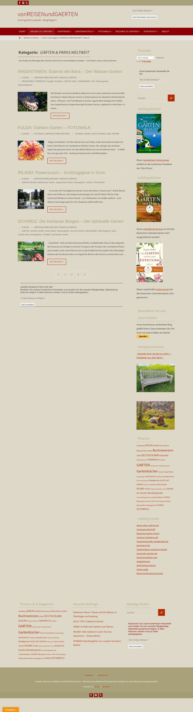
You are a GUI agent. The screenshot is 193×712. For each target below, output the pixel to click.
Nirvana (97, 687)
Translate (146, 61)
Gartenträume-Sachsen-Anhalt (152, 549)
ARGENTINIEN (28, 81)
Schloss (89, 182)
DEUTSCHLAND (98, 133)
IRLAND (33, 182)
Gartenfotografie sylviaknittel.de (152, 541)
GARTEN (67, 81)
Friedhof (162, 460)
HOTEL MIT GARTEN (38, 641)
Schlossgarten (150, 505)
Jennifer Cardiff (37, 230)
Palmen (148, 501)
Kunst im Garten (77, 230)
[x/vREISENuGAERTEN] (27, 3)
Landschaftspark (157, 497)
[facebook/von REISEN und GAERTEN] (20, 3)
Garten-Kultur (154, 466)
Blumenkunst (164, 445)
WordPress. (106, 687)
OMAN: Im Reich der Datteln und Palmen (93, 626)
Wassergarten (102, 81)
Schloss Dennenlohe (25, 658)
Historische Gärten (142, 480)
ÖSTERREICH (143, 509)
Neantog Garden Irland (148, 533)
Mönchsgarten (104, 230)
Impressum (89, 675)
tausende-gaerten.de (147, 553)
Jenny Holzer (50, 230)
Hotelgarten (154, 480)
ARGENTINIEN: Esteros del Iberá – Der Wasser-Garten (70, 71)
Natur (74, 81)
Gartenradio (142, 569)
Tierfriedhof (99, 182)
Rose (27, 234)
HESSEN (115, 133)
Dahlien (87, 133)
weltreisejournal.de (146, 565)
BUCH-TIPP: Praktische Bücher (88, 621)
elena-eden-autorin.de (148, 525)
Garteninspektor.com (147, 557)
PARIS (153, 501)
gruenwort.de (143, 545)
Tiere (93, 81)
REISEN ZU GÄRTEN (31, 38)
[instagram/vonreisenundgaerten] (23, 3)
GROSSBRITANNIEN (168, 477)
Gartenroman (162, 289)
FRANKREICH (153, 459)
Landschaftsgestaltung (144, 497)
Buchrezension (163, 450)
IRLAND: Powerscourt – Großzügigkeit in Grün (61, 172)
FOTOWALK (39, 133)
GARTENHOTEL (150, 476)
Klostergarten (63, 230)
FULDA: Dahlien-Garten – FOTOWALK (54, 127)
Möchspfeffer (91, 230)
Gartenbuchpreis (164, 466)
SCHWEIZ (47, 234)
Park (156, 501)
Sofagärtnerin (143, 561)
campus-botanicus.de (147, 537)
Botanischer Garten (144, 450)
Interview (147, 485)
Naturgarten (141, 501)
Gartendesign (141, 477)
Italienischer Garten (46, 182)
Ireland (152, 484)
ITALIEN (147, 489)
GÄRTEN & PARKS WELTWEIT (46, 77)
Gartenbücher (147, 471)
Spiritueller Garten (60, 234)
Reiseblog (162, 501)
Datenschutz (103, 675)
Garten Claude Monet (165, 472)
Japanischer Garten (64, 182)
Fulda (108, 133)
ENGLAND (163, 455)
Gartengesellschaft (146, 529)
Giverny (159, 476)
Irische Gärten (161, 484)
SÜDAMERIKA (84, 81)
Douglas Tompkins (55, 81)
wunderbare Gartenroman (156, 160)
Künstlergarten (155, 492)
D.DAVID (25, 77)
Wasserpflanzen (25, 84)
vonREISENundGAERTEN (48, 14)
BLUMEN (79, 133)
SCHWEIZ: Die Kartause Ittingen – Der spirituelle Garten (71, 221)
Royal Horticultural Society (150, 573)
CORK (139, 456)
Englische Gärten (142, 460)
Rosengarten (79, 182)
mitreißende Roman (153, 229)
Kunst (165, 489)
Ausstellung (141, 445)
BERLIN (148, 445)
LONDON (167, 497)
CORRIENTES (40, 81)
